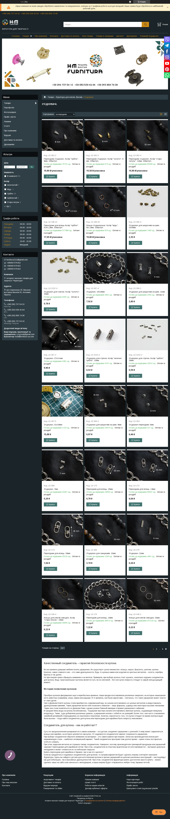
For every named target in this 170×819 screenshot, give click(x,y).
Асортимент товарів (52, 779)
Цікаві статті (90, 782)
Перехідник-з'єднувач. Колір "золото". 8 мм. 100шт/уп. (104, 160)
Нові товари (87, 36)
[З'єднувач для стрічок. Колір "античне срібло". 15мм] (105, 335)
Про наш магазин (9, 782)
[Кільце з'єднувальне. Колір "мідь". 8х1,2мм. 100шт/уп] (105, 202)
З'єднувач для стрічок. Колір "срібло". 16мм (146, 359)
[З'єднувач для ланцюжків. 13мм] (105, 530)
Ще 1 (8, 206)
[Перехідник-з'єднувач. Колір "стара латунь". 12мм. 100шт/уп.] (147, 135)
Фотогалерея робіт (135, 782)
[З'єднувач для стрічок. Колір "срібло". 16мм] (147, 335)
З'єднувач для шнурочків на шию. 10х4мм (144, 226)
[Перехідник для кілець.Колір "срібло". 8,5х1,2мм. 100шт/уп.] (62, 202)
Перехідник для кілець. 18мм (57, 553)
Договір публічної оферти (96, 788)
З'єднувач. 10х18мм (95, 292)
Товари (25, 36)
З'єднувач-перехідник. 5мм (141, 425)
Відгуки (7, 135)
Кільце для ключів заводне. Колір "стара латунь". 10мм (59, 619)
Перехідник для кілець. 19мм (99, 618)
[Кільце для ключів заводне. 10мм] (147, 594)
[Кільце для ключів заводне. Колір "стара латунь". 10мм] (62, 594)
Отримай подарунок (149, 36)
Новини (7, 121)
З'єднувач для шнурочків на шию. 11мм (147, 292)
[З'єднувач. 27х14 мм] (62, 335)
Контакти (54, 36)
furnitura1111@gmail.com (17, 260)
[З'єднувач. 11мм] (147, 530)
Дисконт (120, 36)
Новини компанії (92, 779)
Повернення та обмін (53, 788)
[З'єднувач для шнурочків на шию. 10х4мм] (147, 202)
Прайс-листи (10, 117)
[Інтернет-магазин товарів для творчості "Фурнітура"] (31, 22)
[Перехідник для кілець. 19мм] (105, 594)
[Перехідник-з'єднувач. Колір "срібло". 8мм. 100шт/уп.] (62, 135)
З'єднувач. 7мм (51, 489)
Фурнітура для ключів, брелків (69, 97)
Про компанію (41, 36)
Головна (16, 36)
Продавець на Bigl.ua (85, 798)
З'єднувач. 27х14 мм (53, 358)
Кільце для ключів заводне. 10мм (144, 618)
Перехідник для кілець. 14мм (142, 489)
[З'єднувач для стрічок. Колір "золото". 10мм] (62, 268)
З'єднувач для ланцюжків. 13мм (101, 553)
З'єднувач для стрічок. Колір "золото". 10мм (62, 293)
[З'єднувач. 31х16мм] (62, 401)
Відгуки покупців (51, 785)
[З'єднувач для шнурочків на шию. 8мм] (105, 401)
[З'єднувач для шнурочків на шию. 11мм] (147, 268)
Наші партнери (133, 779)
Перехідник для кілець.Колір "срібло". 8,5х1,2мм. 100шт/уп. (61, 226)
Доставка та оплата (70, 36)
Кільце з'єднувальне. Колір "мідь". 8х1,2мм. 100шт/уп (102, 226)
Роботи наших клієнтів (94, 785)
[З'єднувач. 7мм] (62, 465)
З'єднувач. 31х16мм (53, 425)
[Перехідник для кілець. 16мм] (105, 465)
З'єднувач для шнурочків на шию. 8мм (103, 425)
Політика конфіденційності (115, 801)
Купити (52, 176)
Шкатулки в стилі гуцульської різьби (142, 788)
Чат (161, 812)
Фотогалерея (10, 112)
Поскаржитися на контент (94, 801)
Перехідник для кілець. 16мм (99, 489)
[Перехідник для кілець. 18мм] (62, 530)
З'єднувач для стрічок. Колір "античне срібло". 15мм (104, 359)
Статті (7, 126)
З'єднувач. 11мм (136, 553)
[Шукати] (145, 24)
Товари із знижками (104, 36)
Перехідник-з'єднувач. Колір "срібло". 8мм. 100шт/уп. (61, 160)
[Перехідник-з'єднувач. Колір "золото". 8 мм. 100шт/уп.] (105, 135)
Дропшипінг (132, 36)
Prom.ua (97, 796)
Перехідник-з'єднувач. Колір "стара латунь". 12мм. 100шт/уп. (145, 160)
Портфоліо (9, 107)
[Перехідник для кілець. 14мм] (147, 465)
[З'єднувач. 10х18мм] (105, 268)
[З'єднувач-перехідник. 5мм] (147, 401)
